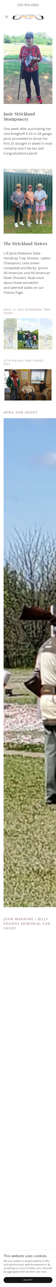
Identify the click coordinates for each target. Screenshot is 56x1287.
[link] (28, 17)
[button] (7, 17)
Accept (28, 1280)
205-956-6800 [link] (28, 5)
